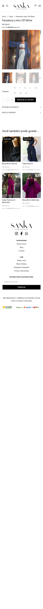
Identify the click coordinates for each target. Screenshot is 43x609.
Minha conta (21, 260)
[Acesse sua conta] (35, 6)
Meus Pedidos (21, 264)
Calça (11, 16)
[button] (38, 32)
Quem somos (21, 244)
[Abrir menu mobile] (3, 6)
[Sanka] (21, 6)
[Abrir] (7, 6)
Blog (21, 247)
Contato (22, 251)
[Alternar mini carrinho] (39, 6)
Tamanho (5, 91)
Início (4, 16)
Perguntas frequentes (21, 267)
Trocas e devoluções (21, 271)
